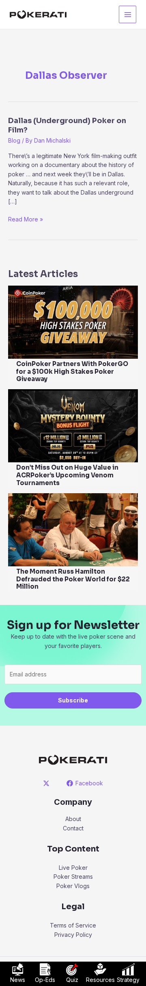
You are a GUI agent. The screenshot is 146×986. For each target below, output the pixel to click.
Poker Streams (73, 876)
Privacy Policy (73, 934)
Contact (73, 828)
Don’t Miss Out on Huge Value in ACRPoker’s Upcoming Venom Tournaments (67, 475)
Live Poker (73, 867)
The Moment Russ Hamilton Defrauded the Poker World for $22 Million (73, 579)
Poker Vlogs (73, 885)
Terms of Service (73, 925)
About (73, 818)
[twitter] (47, 783)
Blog (14, 140)
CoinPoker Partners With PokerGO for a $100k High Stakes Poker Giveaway (72, 371)
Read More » (25, 219)
